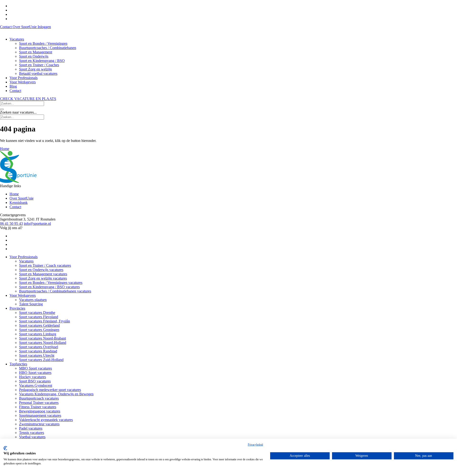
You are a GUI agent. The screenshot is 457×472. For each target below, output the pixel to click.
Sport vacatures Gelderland (39, 325)
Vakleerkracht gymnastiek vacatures (46, 420)
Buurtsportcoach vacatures (39, 398)
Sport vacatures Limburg (37, 334)
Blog (13, 86)
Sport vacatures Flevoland (38, 317)
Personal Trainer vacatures (39, 403)
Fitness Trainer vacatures (37, 407)
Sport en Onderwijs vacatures (41, 270)
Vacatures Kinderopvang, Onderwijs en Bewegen (56, 394)
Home (14, 194)
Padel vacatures (30, 428)
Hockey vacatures (32, 377)
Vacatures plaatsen (33, 300)
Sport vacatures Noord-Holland (42, 343)
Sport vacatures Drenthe (37, 313)
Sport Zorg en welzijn (35, 69)
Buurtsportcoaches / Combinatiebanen (47, 48)
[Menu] (2, 109)
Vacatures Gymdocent (35, 385)
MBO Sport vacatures (35, 368)
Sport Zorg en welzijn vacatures (43, 278)
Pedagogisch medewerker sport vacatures (50, 390)
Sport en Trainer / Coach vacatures (45, 265)
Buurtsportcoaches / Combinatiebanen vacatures (55, 291)
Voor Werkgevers (23, 82)
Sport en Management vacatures (43, 274)
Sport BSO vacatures (35, 381)
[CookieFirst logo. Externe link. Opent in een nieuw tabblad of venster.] (5, 448)
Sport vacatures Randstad (38, 351)
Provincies (17, 308)
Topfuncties (18, 364)
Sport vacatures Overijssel (38, 347)
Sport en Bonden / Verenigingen (43, 43)
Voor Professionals (24, 78)
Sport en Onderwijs (33, 56)
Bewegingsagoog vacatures (39, 411)
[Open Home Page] (18, 182)
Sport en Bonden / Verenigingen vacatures (50, 283)
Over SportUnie (25, 27)
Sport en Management (35, 52)
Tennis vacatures (31, 433)
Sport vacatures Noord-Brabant (42, 338)
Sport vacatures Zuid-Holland (41, 360)
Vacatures (17, 39)
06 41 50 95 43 (11, 223)
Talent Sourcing (31, 304)
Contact (6, 27)
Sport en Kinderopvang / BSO (42, 61)
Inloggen (44, 27)
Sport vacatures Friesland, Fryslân (44, 321)
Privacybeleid (255, 444)
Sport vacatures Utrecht (36, 355)
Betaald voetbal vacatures (38, 73)
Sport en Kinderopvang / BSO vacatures (49, 287)
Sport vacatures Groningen (39, 330)
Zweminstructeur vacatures (39, 424)
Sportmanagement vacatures (40, 415)
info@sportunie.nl (37, 223)
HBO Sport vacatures (35, 373)
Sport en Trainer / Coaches (39, 65)
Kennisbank (19, 203)
